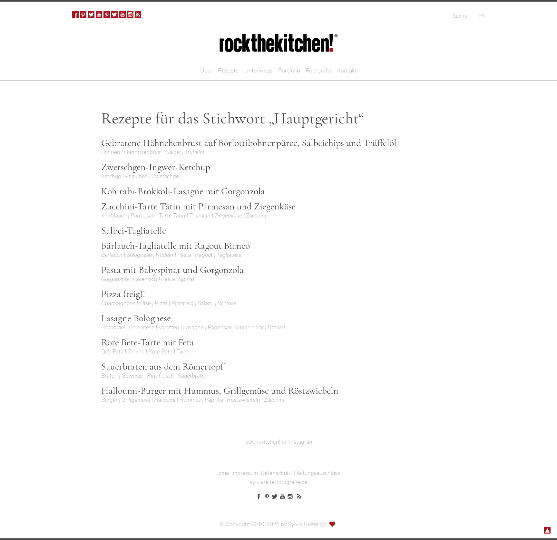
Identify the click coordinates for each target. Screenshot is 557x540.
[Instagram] (130, 14)
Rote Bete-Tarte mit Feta (147, 342)
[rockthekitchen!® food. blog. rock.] (279, 47)
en (482, 15)
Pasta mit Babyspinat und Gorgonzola (172, 270)
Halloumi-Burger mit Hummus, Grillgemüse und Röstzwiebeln (219, 391)
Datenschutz (276, 473)
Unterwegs (258, 70)
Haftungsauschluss (317, 473)
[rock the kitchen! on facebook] (75, 14)
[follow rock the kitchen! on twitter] (91, 14)
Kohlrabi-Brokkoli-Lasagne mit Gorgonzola (183, 191)
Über (206, 70)
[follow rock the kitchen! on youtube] (99, 14)
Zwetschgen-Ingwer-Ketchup (155, 167)
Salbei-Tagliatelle (133, 231)
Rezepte (228, 70)
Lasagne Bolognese (136, 318)
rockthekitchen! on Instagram (278, 442)
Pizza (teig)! (123, 294)
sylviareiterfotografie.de (279, 482)
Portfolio (289, 70)
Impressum (244, 473)
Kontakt (347, 70)
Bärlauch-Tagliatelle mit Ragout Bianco (175, 246)
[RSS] (138, 14)
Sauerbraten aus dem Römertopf (162, 366)
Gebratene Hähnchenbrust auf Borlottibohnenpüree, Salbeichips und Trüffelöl (248, 143)
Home (221, 473)
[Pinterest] (83, 14)
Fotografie (319, 70)
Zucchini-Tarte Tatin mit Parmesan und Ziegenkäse (198, 206)
